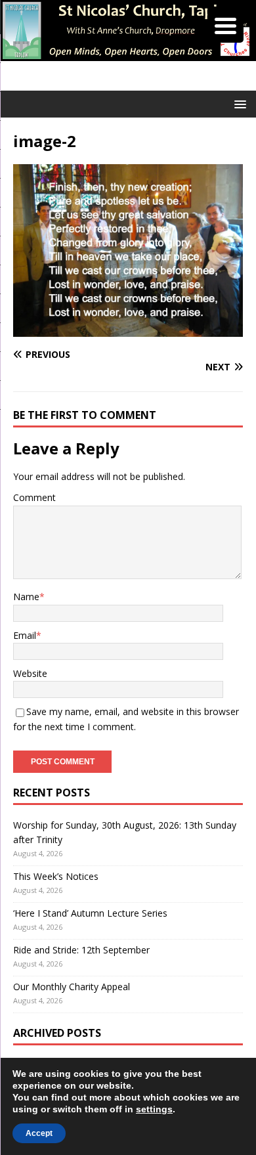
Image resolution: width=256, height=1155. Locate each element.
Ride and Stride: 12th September (81, 950)
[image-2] (128, 329)
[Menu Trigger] (225, 25)
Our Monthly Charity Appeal (71, 986)
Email (24, 635)
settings (154, 1109)
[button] (238, 103)
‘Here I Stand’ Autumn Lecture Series (90, 913)
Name (26, 596)
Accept (39, 1133)
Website (30, 673)
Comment (34, 497)
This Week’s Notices (55, 876)
